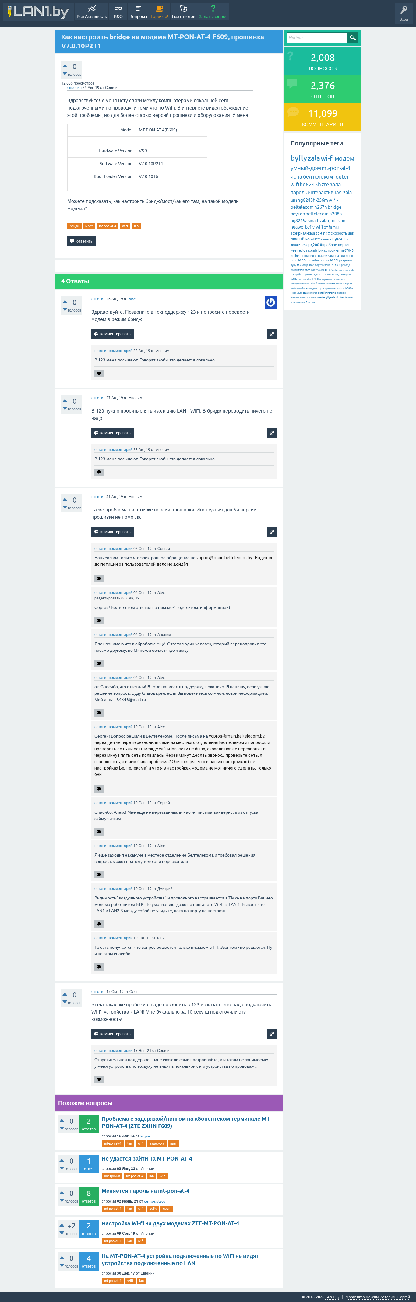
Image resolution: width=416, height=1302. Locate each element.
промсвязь (309, 255)
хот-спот (312, 292)
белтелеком (318, 176)
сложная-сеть (298, 302)
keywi (145, 1136)
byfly (153, 1208)
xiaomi (325, 239)
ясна (296, 176)
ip (319, 250)
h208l (334, 260)
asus (337, 265)
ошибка (301, 288)
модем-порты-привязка (322, 288)
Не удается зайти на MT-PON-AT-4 (147, 1158)
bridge (334, 207)
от (326, 227)
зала (335, 184)
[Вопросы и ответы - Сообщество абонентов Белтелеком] (38, 12)
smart (295, 245)
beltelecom (317, 213)
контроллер (324, 283)
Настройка (296, 274)
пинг (173, 1143)
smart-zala (317, 220)
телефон (346, 255)
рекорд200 (310, 245)
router (341, 177)
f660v (294, 279)
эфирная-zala (303, 233)
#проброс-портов (335, 245)
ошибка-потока (319, 260)
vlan (309, 279)
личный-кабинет (305, 239)
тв (304, 283)
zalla (305, 292)
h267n (320, 207)
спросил (74, 88)
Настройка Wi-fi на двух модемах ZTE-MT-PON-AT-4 (170, 1223)
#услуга (310, 302)
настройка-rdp (346, 270)
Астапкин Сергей (395, 1297)
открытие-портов (313, 265)
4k (307, 288)
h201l (315, 279)
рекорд (345, 265)
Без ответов (183, 16)
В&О (118, 16)
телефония (297, 283)
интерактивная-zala (330, 192)
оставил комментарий (113, 351)
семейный (311, 283)
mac (132, 299)
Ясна (293, 292)
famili (334, 227)
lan (136, 226)
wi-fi (327, 158)
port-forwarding (327, 292)
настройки (112, 1176)
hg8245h (310, 184)
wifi (125, 226)
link (351, 233)
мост (89, 226)
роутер (298, 213)
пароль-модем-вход (313, 274)
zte (325, 184)
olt (337, 297)
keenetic (298, 250)
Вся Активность (92, 16)
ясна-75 (329, 265)
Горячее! (159, 16)
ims (333, 283)
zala (314, 158)
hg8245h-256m (313, 200)
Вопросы (138, 16)
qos (338, 279)
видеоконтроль (343, 274)
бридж (74, 226)
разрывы (345, 260)
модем (344, 158)
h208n (335, 213)
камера (333, 255)
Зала (299, 292)
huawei (298, 227)
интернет (347, 283)
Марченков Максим (362, 1297)
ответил (98, 299)
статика (302, 279)
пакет (339, 283)
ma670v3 (347, 250)
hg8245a (299, 220)
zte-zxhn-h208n (344, 288)
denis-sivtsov (154, 1201)
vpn (341, 220)
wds (343, 279)
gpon (166, 1208)
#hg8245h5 (331, 270)
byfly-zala (296, 265)
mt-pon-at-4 (107, 226)
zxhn (301, 269)
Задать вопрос (213, 16)
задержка (157, 1143)
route (294, 288)
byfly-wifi (314, 227)
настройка (317, 269)
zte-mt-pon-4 (346, 297)
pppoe (322, 255)
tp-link (321, 233)
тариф (311, 250)
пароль (299, 192)
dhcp (307, 269)
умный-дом (306, 168)
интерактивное (327, 279)
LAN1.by (332, 1297)
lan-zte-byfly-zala (326, 297)
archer (295, 255)
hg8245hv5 (341, 239)
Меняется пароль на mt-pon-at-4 (145, 1191)
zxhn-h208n (299, 260)
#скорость (337, 233)
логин (294, 269)
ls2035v (329, 274)
